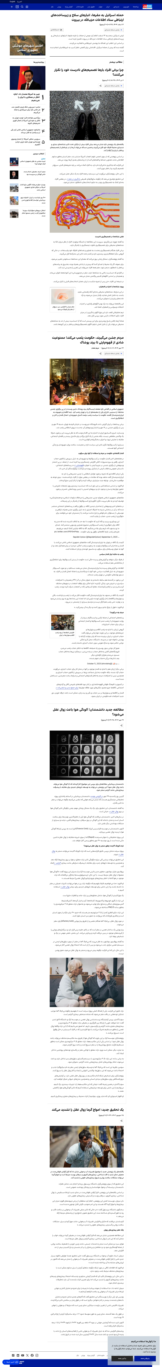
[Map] (27, 7)
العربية (19, 1)
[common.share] (100, 85)
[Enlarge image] (87, 115)
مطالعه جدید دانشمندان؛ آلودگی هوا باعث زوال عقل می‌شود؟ (88, 712)
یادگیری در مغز (74, 179)
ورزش (59, 7)
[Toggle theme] (12, 7)
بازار (52, 7)
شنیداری (116, 7)
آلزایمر (58, 863)
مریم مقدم (95, 348)
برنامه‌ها (136, 7)
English (12, 1)
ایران (108, 7)
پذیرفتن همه (145, 1358)
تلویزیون (126, 7)
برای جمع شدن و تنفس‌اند (68, 687)
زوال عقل (114, 811)
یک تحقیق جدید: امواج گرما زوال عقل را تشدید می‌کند (88, 1109)
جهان (100, 7)
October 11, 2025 (94, 663)
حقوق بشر (91, 7)
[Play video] (17, 6)
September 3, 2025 (109, 537)
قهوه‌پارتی (79, 465)
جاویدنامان (80, 7)
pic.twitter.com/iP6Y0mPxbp (66, 531)
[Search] (22, 7)
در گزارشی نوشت (96, 796)
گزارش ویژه (68, 7)
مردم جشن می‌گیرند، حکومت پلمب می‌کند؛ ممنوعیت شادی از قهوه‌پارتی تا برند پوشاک (88, 340)
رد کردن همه (122, 1358)
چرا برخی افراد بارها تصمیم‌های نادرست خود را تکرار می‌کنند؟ (89, 72)
